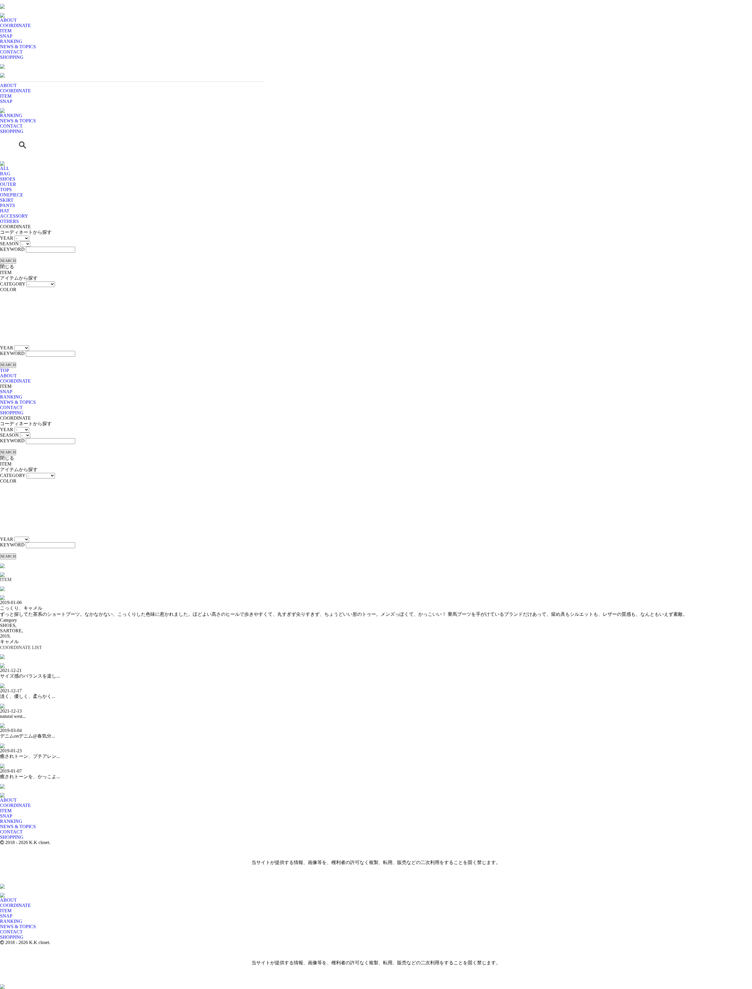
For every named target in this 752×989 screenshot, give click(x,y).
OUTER (8, 184)
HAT (4, 210)
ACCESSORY (14, 216)
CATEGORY (12, 283)
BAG (5, 173)
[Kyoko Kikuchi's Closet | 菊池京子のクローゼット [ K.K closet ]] (2, 2)
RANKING (11, 41)
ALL (4, 168)
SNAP (6, 36)
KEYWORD (12, 249)
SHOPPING (12, 57)
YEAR (6, 238)
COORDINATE (15, 25)
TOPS (6, 189)
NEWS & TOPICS (18, 46)
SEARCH (8, 260)
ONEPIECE (11, 194)
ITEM (5, 30)
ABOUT (8, 20)
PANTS (7, 205)
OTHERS (9, 221)
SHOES (7, 178)
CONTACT (11, 51)
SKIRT (7, 200)
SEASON (9, 243)
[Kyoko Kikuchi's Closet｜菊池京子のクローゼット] (2, 561)
